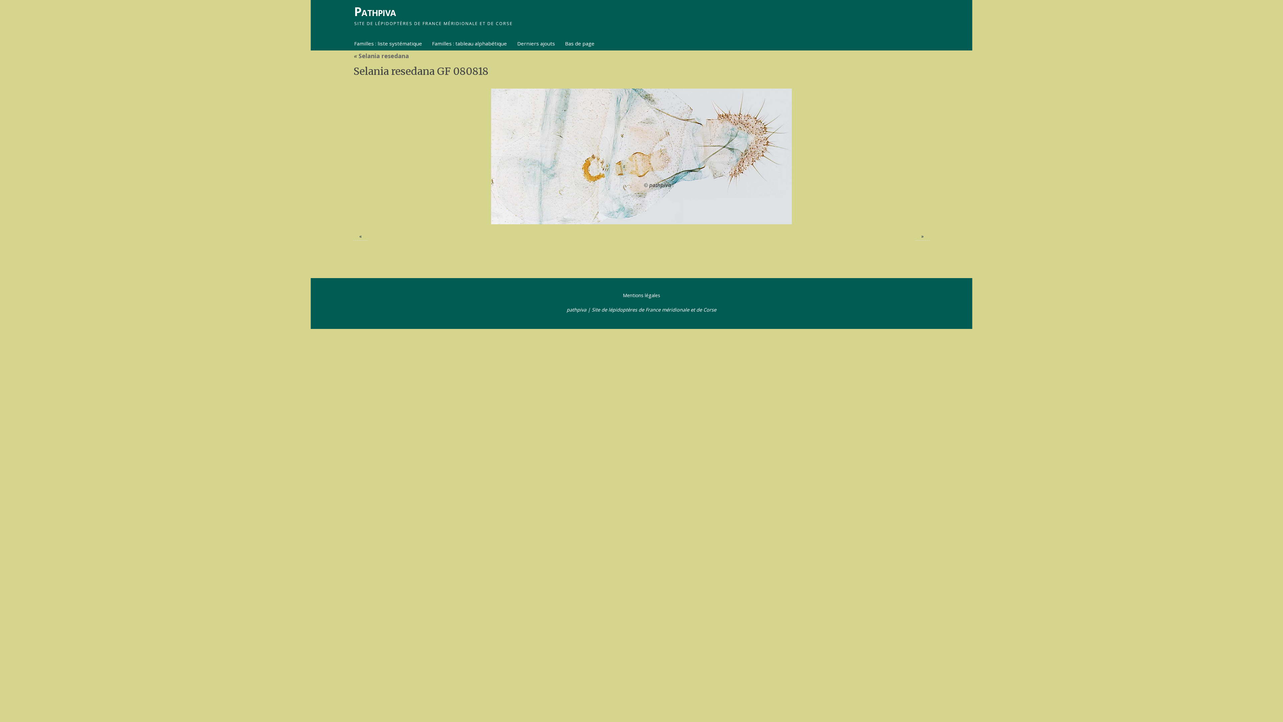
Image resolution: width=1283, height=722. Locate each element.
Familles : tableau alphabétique (469, 43)
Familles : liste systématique (388, 43)
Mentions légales (641, 295)
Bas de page (579, 43)
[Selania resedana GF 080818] (641, 156)
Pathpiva (375, 11)
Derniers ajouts (536, 43)
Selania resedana (381, 56)
